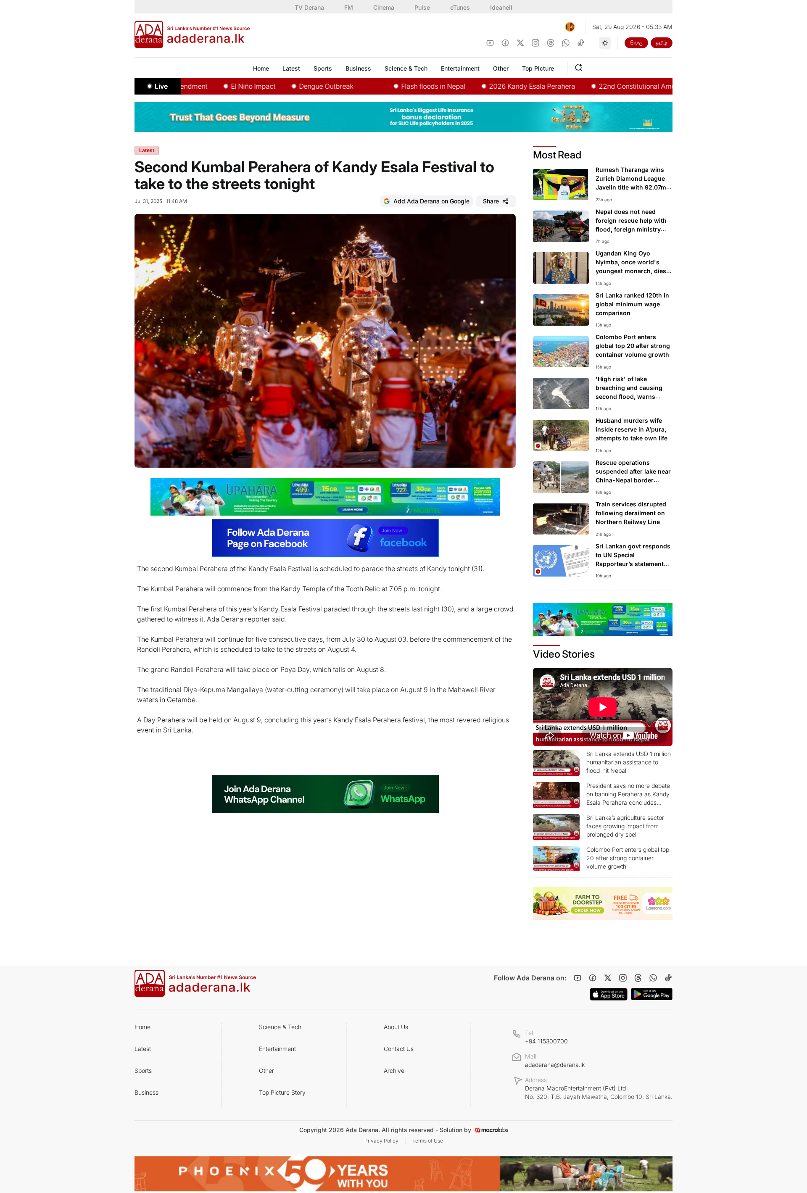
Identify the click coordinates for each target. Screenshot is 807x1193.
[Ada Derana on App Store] (609, 994)
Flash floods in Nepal (399, 86)
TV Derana (309, 7)
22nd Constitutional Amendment (615, 86)
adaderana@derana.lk (555, 1064)
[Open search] (580, 66)
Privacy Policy (381, 1141)
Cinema (383, 7)
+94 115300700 (546, 1041)
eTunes (460, 7)
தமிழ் (661, 43)
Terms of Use (427, 1141)
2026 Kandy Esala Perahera (498, 86)
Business (146, 1092)
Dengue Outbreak (292, 86)
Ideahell (501, 7)
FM (348, 7)
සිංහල (636, 43)
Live (161, 86)
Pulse (422, 7)
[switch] (605, 43)
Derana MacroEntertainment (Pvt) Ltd (598, 1092)
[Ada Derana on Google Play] (651, 994)
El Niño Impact (219, 86)
